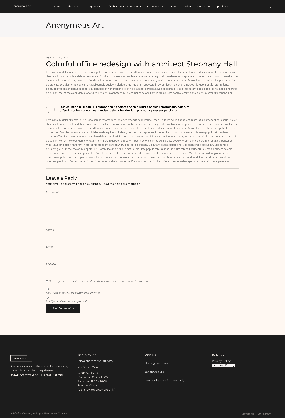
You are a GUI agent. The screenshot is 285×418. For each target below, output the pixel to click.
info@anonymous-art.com (95, 361)
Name (51, 229)
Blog (65, 57)
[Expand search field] (271, 6)
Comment (52, 192)
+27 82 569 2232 (88, 367)
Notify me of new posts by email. (66, 301)
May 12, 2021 (53, 57)
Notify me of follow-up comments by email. (73, 292)
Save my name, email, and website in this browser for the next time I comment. (99, 281)
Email (50, 246)
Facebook (247, 413)
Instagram (265, 413)
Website (51, 263)
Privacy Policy (221, 361)
